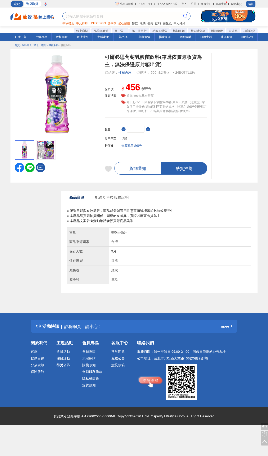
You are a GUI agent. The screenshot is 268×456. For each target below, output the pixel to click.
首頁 (17, 45)
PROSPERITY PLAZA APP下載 (157, 4)
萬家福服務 (126, 4)
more (225, 326)
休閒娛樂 (185, 37)
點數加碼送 (159, 31)
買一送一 (120, 31)
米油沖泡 (82, 37)
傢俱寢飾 (226, 37)
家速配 (233, 31)
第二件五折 (139, 31)
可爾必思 (124, 72)
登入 (184, 4)
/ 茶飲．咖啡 (39, 45)
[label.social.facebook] (19, 167)
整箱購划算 (198, 31)
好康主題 (21, 37)
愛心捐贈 (124, 23)
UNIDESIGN (98, 23)
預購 (124, 138)
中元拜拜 (82, 23)
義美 (150, 23)
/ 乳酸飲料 (65, 45)
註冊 (193, 4)
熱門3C (123, 37)
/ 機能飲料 (53, 45)
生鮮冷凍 (41, 37)
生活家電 (103, 37)
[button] (40, 167)
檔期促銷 (179, 31)
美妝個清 (144, 37)
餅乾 (135, 23)
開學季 (112, 23)
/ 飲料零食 (26, 45)
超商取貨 (249, 31)
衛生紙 (167, 23)
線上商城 (82, 31)
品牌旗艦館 (101, 31)
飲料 (158, 23)
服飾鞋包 (247, 37)
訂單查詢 (221, 4)
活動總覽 (217, 31)
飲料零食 (62, 37)
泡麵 (143, 23)
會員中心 (206, 4)
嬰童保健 (165, 37)
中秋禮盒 (68, 23)
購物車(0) (236, 4)
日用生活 (206, 37)
